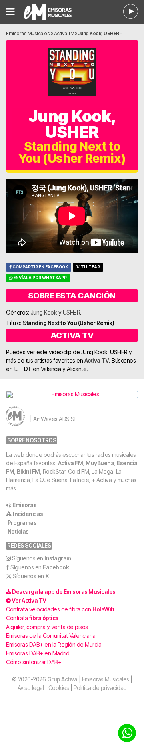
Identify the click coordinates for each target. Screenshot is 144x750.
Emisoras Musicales (28, 33)
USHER (71, 312)
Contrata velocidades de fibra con (60, 609)
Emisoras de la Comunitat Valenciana (51, 635)
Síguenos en (41, 558)
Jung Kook (44, 312)
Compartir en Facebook (40, 267)
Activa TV (64, 33)
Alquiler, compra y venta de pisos (47, 626)
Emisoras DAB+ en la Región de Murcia (53, 644)
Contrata (32, 618)
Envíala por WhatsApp (39, 278)
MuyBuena (100, 463)
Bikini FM (28, 471)
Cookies (58, 687)
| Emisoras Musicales (88, 679)
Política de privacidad (100, 687)
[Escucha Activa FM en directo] (130, 11)
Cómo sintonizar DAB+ (33, 662)
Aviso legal (31, 687)
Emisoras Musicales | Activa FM (52, 12)
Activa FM (70, 463)
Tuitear (90, 267)
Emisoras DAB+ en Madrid (38, 653)
